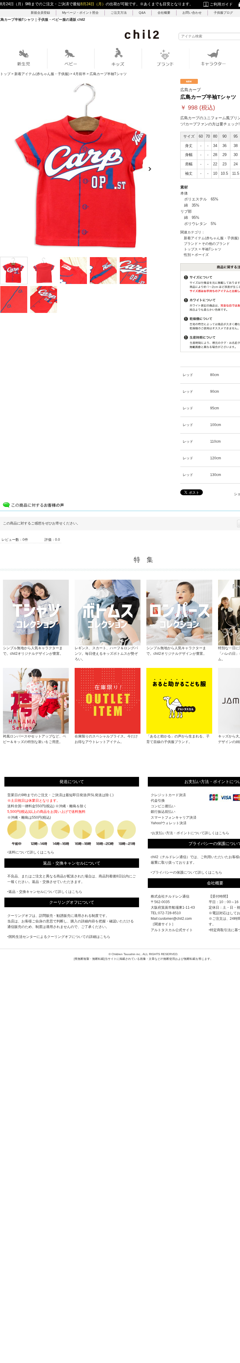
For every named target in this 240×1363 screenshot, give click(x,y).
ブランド (191, 244)
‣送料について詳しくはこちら (30, 852)
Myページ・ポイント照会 (80, 12)
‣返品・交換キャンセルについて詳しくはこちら (44, 892)
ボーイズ (202, 255)
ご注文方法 (119, 12)
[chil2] (142, 34)
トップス (191, 249)
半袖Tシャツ (211, 249)
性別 (187, 255)
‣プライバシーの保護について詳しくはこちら (186, 872)
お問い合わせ (192, 12)
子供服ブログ (223, 12)
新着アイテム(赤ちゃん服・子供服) (211, 238)
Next (152, 167)
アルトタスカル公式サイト (172, 930)
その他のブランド (216, 244)
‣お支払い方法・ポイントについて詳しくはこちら (190, 833)
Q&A (142, 12)
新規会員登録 (40, 12)
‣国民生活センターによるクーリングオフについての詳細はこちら (58, 937)
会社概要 (163, 12)
